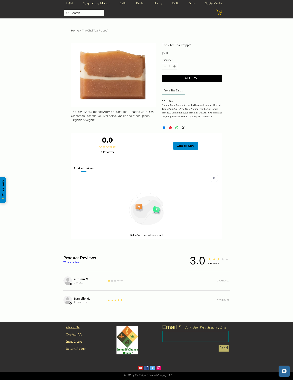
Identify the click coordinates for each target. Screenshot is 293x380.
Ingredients (74, 341)
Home (75, 30)
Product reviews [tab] (84, 168)
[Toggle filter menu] (214, 178)
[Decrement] (164, 66)
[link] (173, 90)
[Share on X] (183, 128)
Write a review (185, 145)
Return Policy (76, 348)
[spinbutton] (170, 66)
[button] (220, 12)
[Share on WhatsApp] (177, 128)
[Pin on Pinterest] (170, 128)
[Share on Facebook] (164, 128)
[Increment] (175, 66)
